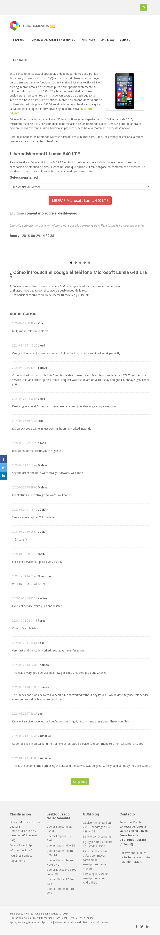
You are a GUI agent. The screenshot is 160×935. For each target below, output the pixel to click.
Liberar (18, 40)
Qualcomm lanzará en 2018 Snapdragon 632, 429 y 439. (97, 827)
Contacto (20, 60)
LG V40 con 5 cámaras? (98, 836)
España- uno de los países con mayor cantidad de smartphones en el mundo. (95, 859)
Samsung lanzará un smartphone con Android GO (95, 878)
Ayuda (124, 40)
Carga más (80, 781)
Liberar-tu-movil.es (20, 918)
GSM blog (107, 40)
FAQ (12, 840)
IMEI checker (45, 918)
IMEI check (80, 918)
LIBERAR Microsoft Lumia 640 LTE (80, 200)
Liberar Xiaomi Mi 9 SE (60, 845)
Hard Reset (61, 918)
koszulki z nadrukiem (76, 922)
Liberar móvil (35, 922)
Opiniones (88, 40)
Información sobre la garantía (52, 40)
